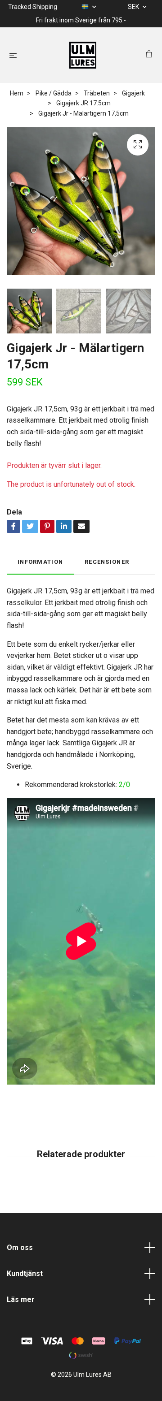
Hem (16, 93)
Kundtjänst (25, 1273)
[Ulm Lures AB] (83, 55)
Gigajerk (133, 93)
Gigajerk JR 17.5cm (83, 103)
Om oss (20, 1247)
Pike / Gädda (54, 93)
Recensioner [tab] (107, 561)
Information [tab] (40, 561)
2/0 (124, 784)
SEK (134, 6)
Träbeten (97, 93)
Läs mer (21, 1299)
